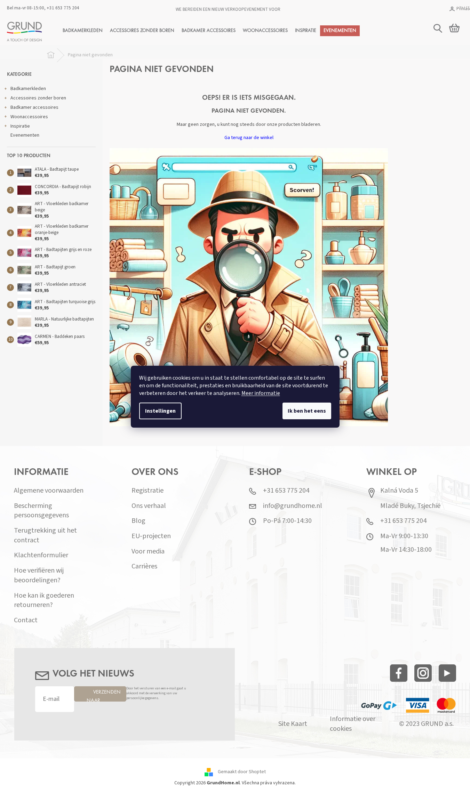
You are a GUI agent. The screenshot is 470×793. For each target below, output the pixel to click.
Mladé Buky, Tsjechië (410, 506)
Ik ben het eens (307, 411)
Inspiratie (20, 126)
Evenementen (24, 135)
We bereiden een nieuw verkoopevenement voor (228, 9)
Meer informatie (260, 393)
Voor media (148, 551)
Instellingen (160, 411)
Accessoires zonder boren (38, 98)
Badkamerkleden (28, 88)
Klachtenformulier (41, 555)
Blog (138, 521)
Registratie (148, 490)
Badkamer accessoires (34, 107)
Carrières (144, 566)
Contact (26, 620)
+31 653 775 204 (63, 8)
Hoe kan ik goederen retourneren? (44, 600)
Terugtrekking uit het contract (45, 535)
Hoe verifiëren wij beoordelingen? (39, 575)
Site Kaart (292, 724)
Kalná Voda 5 (399, 490)
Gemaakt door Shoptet (242, 772)
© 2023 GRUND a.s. (426, 724)
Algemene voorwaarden (48, 490)
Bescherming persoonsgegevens (41, 510)
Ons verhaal (149, 506)
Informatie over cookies (352, 724)
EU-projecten (151, 536)
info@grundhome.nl (292, 506)
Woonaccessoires (29, 116)
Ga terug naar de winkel (248, 137)
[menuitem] (82, 31)
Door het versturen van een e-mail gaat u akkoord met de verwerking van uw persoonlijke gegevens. (156, 693)
